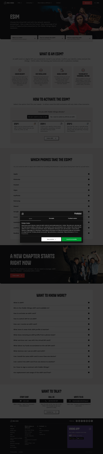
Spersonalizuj (50, 239)
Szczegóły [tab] (51, 218)
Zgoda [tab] (30, 218)
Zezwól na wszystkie (71, 239)
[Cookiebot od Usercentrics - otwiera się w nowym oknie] (75, 214)
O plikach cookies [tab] (72, 218)
